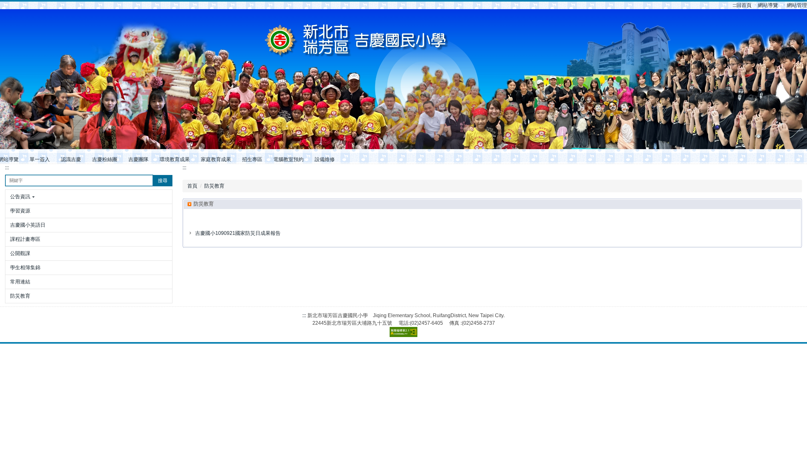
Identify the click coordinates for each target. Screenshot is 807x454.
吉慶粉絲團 (104, 159)
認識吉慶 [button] (71, 159)
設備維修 (325, 159)
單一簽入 (40, 159)
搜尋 (162, 180)
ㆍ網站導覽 (766, 5)
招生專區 (252, 159)
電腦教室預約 (288, 159)
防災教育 (214, 186)
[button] (88, 197)
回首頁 (743, 5)
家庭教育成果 (216, 159)
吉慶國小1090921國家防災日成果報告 (238, 233)
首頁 (192, 186)
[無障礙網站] (403, 331)
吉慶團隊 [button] (138, 159)
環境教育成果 (175, 159)
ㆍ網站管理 (794, 5)
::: (734, 5)
